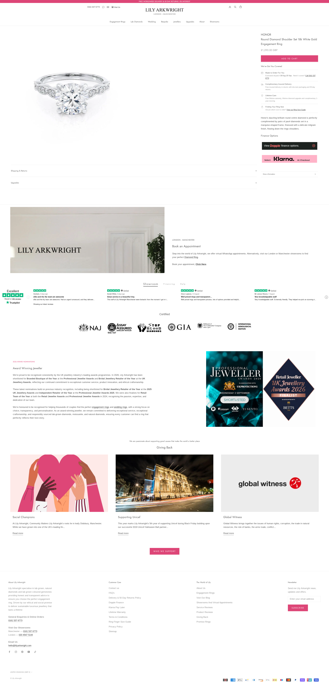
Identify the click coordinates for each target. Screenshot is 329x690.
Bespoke (164, 21)
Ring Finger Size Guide (120, 622)
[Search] (235, 7)
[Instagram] (16, 652)
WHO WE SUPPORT (164, 551)
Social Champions (24, 517)
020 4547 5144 (26, 635)
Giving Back (202, 617)
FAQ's (112, 593)
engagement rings (100, 407)
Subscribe (298, 607)
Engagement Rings (117, 21)
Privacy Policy (116, 626)
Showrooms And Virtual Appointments (214, 602)
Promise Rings (204, 622)
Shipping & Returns (19, 170)
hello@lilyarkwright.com (19, 645)
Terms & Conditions (118, 617)
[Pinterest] (22, 652)
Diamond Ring (191, 257)
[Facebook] (9, 652)
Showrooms (214, 21)
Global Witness (232, 517)
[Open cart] (241, 7)
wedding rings (120, 407)
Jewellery (177, 21)
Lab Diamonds (137, 21)
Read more (18, 533)
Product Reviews (205, 612)
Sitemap (113, 631)
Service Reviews (205, 607)
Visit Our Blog (203, 598)
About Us (201, 588)
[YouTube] (29, 652)
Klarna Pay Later (117, 607)
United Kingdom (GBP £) (20, 672)
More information (269, 174)
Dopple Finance (116, 602)
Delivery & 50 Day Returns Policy (125, 598)
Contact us (114, 588)
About (201, 21)
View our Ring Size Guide (296, 110)
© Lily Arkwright (16, 678)
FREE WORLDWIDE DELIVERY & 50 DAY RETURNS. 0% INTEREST (164, 1)
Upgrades (190, 21)
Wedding (152, 21)
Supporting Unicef (129, 517)
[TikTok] (35, 652)
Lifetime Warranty (117, 612)
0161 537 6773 (93, 7)
